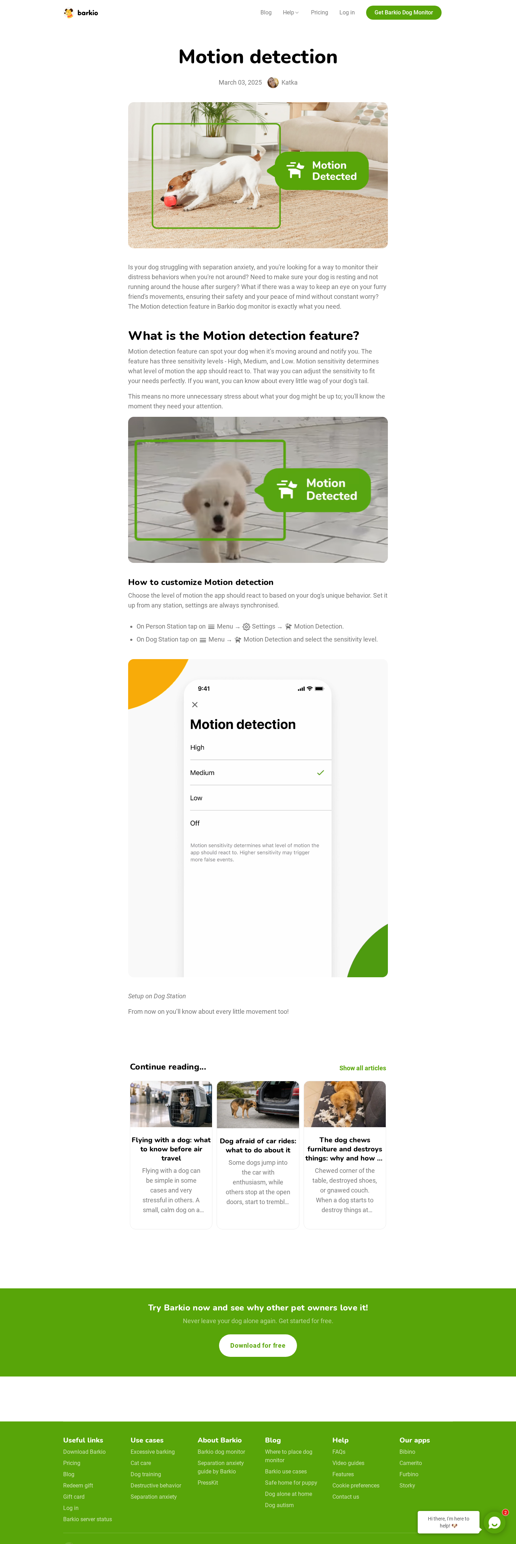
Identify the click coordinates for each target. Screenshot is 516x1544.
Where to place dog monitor (288, 1456)
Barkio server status (87, 1519)
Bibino (407, 1451)
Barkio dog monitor (221, 1451)
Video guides (348, 1463)
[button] (291, 12)
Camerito (410, 1463)
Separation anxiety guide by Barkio (221, 1467)
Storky (407, 1485)
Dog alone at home (288, 1494)
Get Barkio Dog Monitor (404, 12)
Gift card (74, 1496)
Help (288, 12)
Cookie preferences (355, 1485)
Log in (347, 12)
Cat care (141, 1463)
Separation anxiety (154, 1496)
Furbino (408, 1474)
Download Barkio (84, 1451)
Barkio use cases (286, 1471)
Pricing (319, 12)
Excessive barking (153, 1451)
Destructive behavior (156, 1485)
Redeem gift (78, 1485)
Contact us (345, 1496)
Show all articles (362, 1068)
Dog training (146, 1474)
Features (343, 1474)
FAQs (338, 1451)
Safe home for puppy (291, 1482)
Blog (266, 12)
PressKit (208, 1482)
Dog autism (279, 1505)
